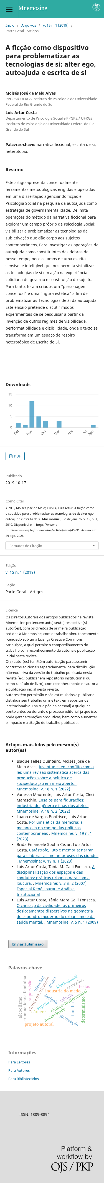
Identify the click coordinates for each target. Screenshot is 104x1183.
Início (10, 25)
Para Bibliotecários (23, 1078)
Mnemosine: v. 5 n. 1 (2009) (72, 922)
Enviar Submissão (28, 944)
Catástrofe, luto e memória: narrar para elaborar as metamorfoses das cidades (57, 852)
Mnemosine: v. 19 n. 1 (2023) (45, 861)
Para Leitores (19, 1062)
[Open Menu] (9, 9)
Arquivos (28, 25)
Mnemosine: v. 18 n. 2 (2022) (43, 811)
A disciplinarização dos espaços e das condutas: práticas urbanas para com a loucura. (56, 875)
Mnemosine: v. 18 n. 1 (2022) (43, 789)
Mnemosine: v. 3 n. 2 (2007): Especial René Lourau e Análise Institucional (52, 889)
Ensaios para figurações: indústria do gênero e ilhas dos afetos (52, 802)
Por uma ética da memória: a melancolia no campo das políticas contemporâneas (50, 828)
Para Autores (19, 1070)
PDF (17, 456)
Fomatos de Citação (25, 545)
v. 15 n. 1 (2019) (56, 25)
